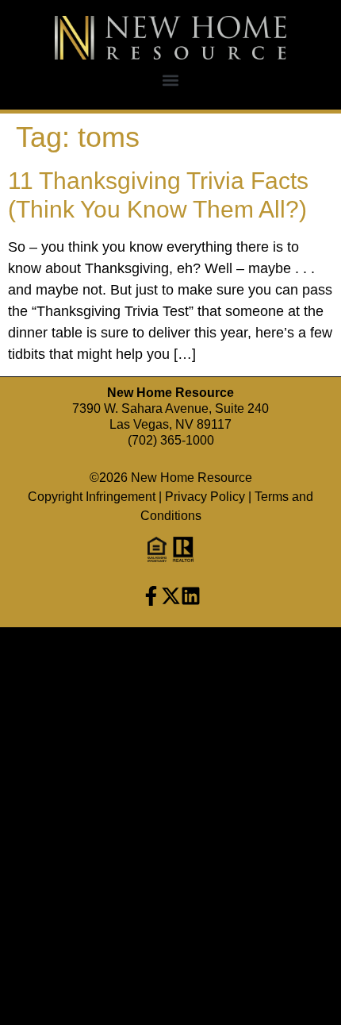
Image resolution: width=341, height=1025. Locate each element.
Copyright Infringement (91, 496)
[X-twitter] (171, 596)
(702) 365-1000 (171, 440)
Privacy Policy (205, 496)
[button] (171, 80)
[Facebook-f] (151, 596)
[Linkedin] (191, 596)
